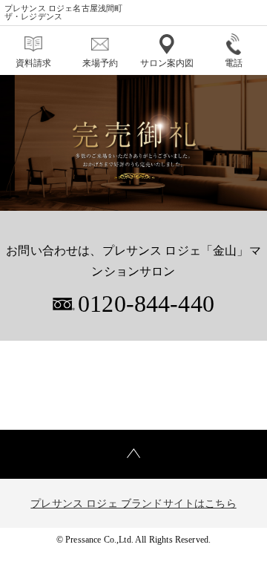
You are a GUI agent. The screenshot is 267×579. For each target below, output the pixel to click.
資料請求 (34, 63)
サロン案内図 (167, 63)
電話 (234, 63)
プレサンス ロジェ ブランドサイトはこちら (133, 503)
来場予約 (100, 63)
